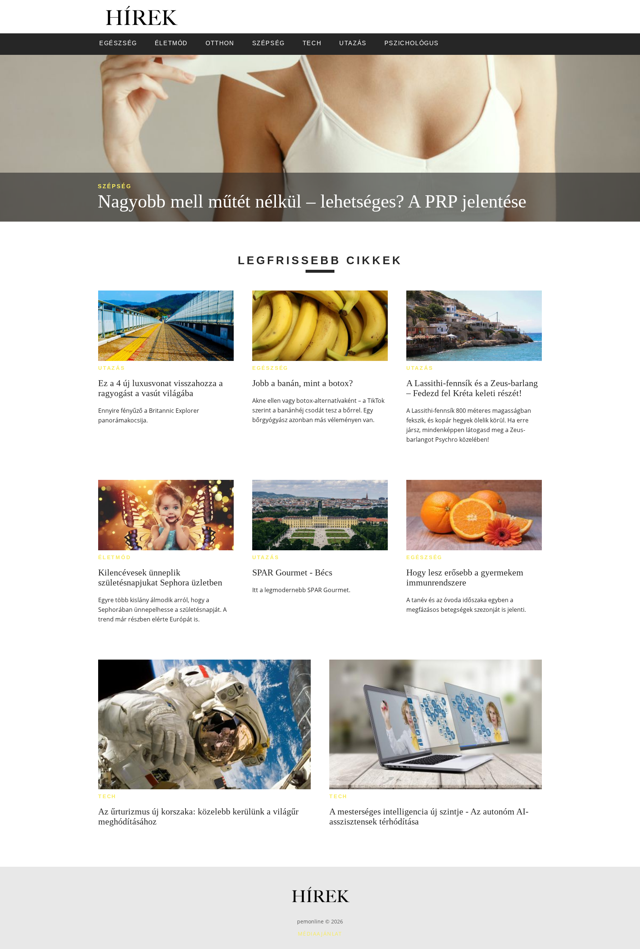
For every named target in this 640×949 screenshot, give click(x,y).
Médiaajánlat (320, 933)
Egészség (270, 368)
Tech (107, 796)
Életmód (114, 557)
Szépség (115, 186)
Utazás (111, 368)
